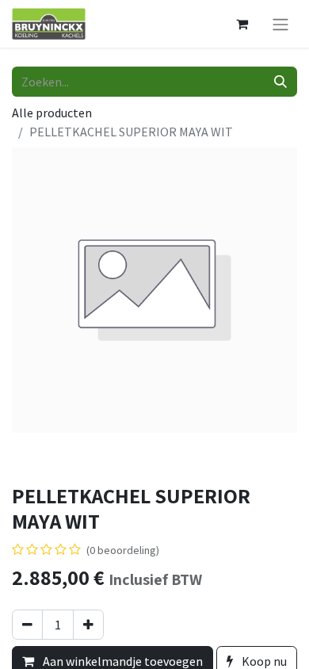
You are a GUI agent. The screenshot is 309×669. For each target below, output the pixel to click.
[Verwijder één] (27, 625)
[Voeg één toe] (88, 625)
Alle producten (52, 112)
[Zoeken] (280, 82)
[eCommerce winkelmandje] (242, 24)
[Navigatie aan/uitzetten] (280, 23)
